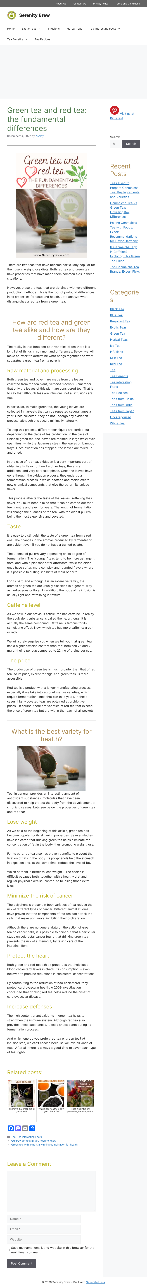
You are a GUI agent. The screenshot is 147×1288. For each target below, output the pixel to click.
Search (115, 137)
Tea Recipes (42, 39)
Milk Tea (116, 358)
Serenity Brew (34, 15)
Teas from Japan (122, 411)
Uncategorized (120, 417)
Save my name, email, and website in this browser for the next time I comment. (52, 1250)
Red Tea (116, 364)
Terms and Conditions (127, 3)
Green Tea (117, 333)
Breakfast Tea (120, 321)
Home (11, 28)
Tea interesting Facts (102, 28)
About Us (61, 3)
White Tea (117, 423)
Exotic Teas (29, 28)
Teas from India (121, 405)
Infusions (54, 28)
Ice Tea (115, 345)
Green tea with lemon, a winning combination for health (44, 1144)
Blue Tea (116, 315)
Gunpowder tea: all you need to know (33, 1140)
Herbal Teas (74, 28)
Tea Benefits (15, 39)
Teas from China (122, 399)
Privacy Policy (100, 3)
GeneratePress (95, 1282)
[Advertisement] (73, 72)
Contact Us (80, 3)
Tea (13, 1136)
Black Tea (117, 309)
